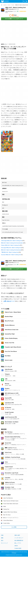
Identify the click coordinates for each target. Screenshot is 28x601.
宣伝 (2, 540)
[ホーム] (1, 5)
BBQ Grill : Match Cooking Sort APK (15, 261)
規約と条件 (17, 535)
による (10, 11)
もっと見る (14, 527)
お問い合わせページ (9, 301)
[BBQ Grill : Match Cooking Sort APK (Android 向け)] (2, 10)
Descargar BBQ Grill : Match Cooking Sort (11, 247)
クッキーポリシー (19, 537)
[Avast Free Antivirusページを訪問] (14, 15)
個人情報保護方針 (19, 540)
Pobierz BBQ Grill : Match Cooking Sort (10, 245)
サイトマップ (4, 543)
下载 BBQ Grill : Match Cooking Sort (9, 252)
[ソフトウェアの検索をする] (23, 1)
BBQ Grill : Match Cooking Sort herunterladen (12, 243)
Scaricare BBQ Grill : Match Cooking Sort (11, 254)
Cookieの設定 (18, 548)
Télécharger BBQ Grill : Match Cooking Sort (11, 240)
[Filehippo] (5, 1)
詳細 (2, 535)
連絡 (2, 537)
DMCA (16, 545)
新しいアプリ (18, 543)
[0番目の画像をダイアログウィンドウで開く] (7, 141)
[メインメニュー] (26, 1)
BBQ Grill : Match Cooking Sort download (11, 250)
